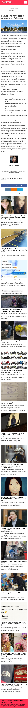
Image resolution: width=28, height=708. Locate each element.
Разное (16, 8)
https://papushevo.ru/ (21, 56)
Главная (12, 8)
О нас (10, 702)
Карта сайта (4, 702)
